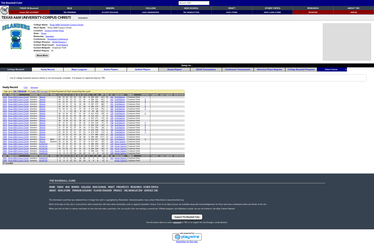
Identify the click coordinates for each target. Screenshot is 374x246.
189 (111, 107)
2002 (5, 153)
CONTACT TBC (151, 190)
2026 (5, 97)
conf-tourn (145, 95)
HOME (52, 187)
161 (111, 111)
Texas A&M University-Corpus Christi (66, 25)
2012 (5, 130)
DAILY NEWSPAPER (150, 12)
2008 (5, 139)
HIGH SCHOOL (191, 8)
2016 (5, 121)
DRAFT (231, 8)
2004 (5, 149)
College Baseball (15, 69)
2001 (5, 158)
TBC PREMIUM (69, 12)
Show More (42, 55)
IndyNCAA (43, 144)
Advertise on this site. (187, 241)
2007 (5, 142)
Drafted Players (142, 69)
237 (111, 137)
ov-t (88, 95)
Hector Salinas (120, 144)
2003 (5, 151)
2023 (5, 104)
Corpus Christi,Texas (54, 30)
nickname (34, 95)
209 (111, 118)
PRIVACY (118, 190)
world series (179, 95)
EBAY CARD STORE (272, 12)
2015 (5, 123)
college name (13, 95)
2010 (5, 135)
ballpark (130, 95)
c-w (63, 95)
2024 (5, 102)
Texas (43, 33)
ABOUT (52, 190)
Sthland (42, 97)
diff (102, 95)
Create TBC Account (39, 91)
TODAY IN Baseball (29, 8)
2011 (5, 132)
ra (97, 95)
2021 (5, 109)
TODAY (60, 187)
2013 (5, 128)
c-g (59, 95)
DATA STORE (231, 12)
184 (111, 142)
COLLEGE (151, 8)
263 (111, 158)
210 (111, 144)
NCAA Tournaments (206, 69)
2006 (5, 144)
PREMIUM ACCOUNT (82, 190)
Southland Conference (57, 39)
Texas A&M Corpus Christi (18, 97)
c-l (67, 95)
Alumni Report (174, 69)
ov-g (74, 95)
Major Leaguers (79, 69)
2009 (5, 137)
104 (111, 146)
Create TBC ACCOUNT (29, 12)
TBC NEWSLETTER (191, 12)
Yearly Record (47, 69)
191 (111, 104)
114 (111, 125)
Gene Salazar (120, 142)
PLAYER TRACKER (110, 12)
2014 (5, 125)
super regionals (166, 95)
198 (111, 123)
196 (111, 130)
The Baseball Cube (11, 3)
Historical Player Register (269, 69)
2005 (5, 146)
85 (112, 132)
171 (111, 151)
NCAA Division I (59, 42)
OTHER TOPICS (272, 8)
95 (112, 128)
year (5, 95)
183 (111, 109)
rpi (111, 95)
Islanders (50, 36)
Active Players (111, 69)
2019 (5, 114)
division (53, 95)
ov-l (83, 95)
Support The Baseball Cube (187, 217)
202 (111, 97)
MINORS (110, 8)
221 (111, 102)
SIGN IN (353, 12)
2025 (5, 100)
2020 (5, 111)
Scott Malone (62, 45)
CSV (26, 87)
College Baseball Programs (301, 69)
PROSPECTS (122, 187)
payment (177, 222)
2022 (5, 107)
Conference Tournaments (237, 69)
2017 (5, 118)
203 (111, 135)
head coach (119, 95)
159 (111, 114)
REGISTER (313, 12)
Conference (44, 95)
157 (111, 116)
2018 (5, 116)
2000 (5, 161)
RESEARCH (313, 8)
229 (111, 121)
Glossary (34, 87)
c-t (70, 95)
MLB (69, 8)
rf (93, 95)
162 (111, 100)
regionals (155, 95)
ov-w (79, 95)
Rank (107, 95)
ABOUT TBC (354, 8)
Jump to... (187, 65)
